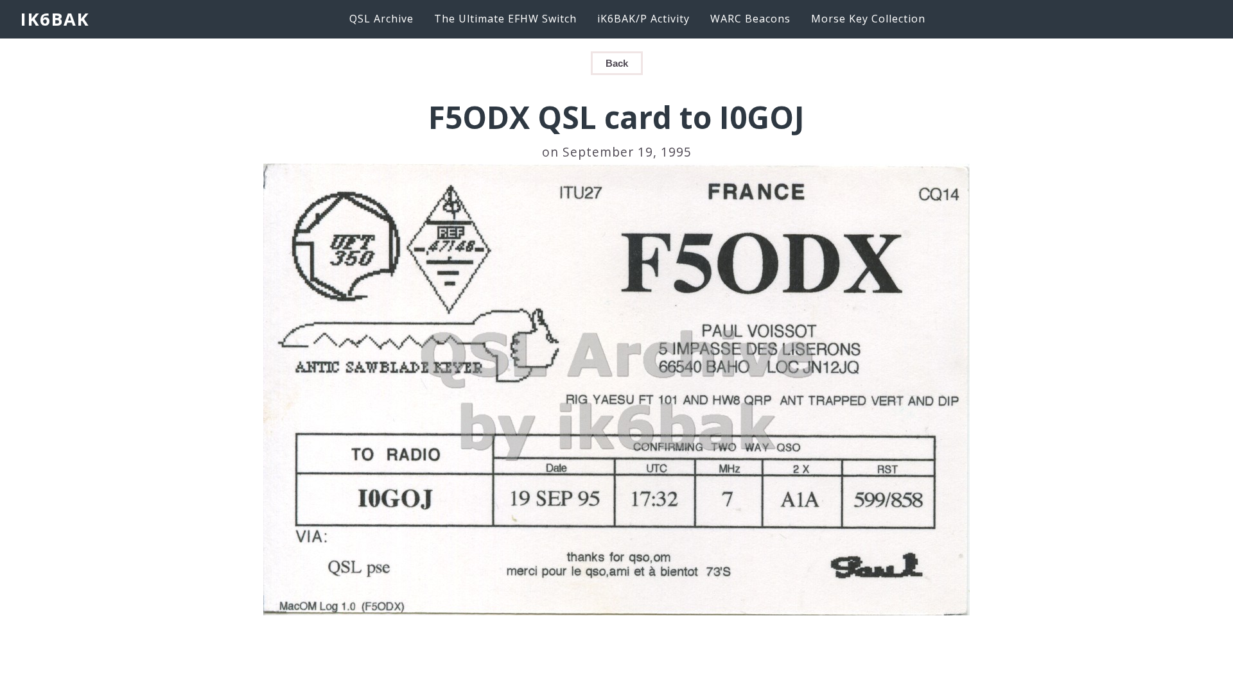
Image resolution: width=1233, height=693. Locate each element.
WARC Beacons (750, 19)
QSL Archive (381, 19)
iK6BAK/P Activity (643, 19)
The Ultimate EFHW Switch (505, 19)
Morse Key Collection (868, 19)
